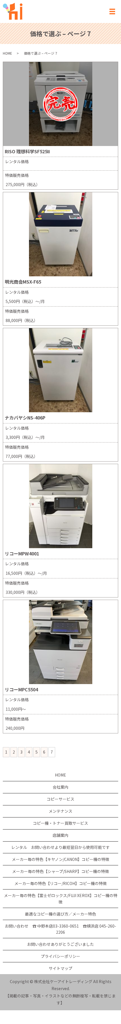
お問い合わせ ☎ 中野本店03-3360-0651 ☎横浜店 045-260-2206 (60, 929)
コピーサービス (60, 799)
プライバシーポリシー (60, 956)
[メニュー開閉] (112, 11)
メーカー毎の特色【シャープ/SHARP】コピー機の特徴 (60, 871)
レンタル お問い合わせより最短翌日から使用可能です (60, 847)
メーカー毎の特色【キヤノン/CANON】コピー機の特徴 (60, 859)
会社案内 (60, 787)
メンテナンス (60, 811)
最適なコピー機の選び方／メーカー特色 (60, 914)
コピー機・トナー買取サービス (60, 823)
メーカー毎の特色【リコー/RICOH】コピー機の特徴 (60, 883)
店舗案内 (60, 835)
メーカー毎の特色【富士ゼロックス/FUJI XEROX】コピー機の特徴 (60, 898)
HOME (7, 53)
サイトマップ (60, 968)
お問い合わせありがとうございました (60, 944)
